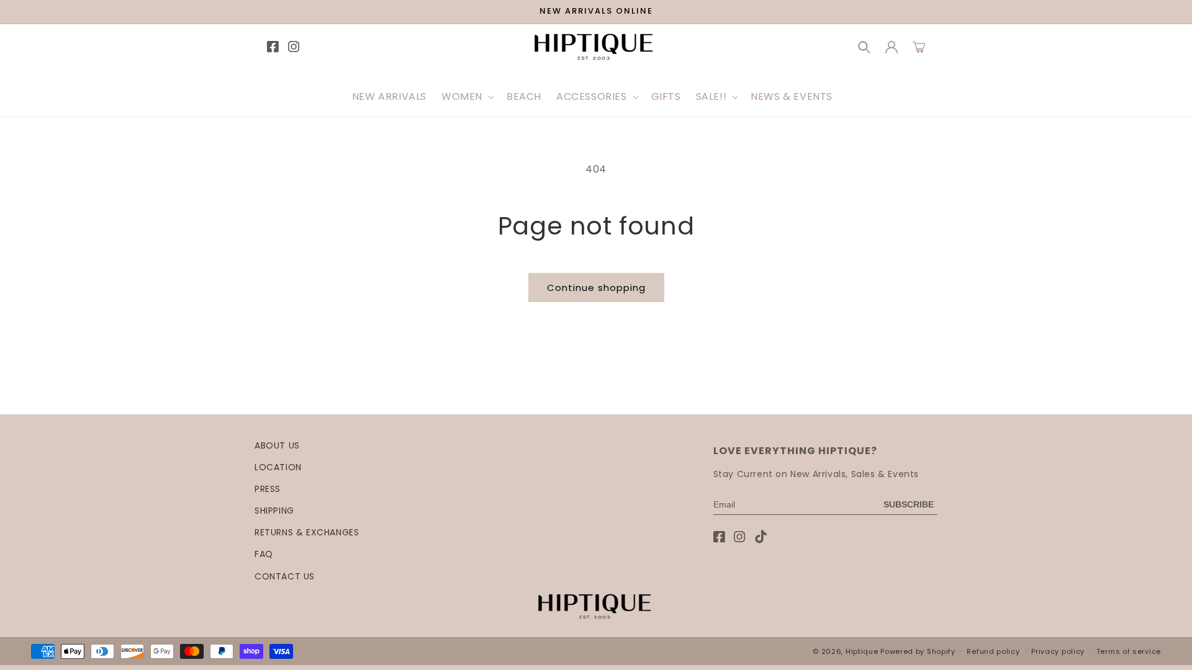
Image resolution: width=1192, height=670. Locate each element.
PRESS (268, 489)
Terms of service (1128, 651)
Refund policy (993, 651)
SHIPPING (274, 510)
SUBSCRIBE (908, 504)
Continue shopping (596, 287)
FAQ (264, 554)
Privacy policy (1058, 651)
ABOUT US (277, 445)
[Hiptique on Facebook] (719, 537)
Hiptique (863, 651)
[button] (466, 97)
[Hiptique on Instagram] (740, 537)
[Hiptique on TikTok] (761, 537)
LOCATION (278, 467)
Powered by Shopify (917, 651)
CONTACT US (285, 576)
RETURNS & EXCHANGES (307, 532)
